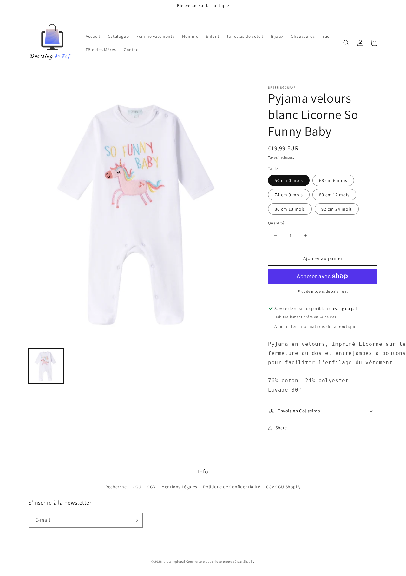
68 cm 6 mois (333, 180)
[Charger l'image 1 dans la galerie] (46, 366)
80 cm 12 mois (334, 195)
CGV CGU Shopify (283, 487)
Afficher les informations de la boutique (315, 326)
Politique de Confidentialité (231, 487)
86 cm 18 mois (290, 209)
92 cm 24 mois (336, 209)
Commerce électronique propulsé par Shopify (220, 561)
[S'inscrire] (135, 520)
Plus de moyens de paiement (323, 291)
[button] (346, 43)
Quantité (276, 223)
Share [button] (281, 428)
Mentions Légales (179, 487)
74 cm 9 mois (289, 195)
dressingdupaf (174, 561)
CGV (151, 487)
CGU (137, 487)
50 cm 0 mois (289, 180)
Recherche (116, 487)
